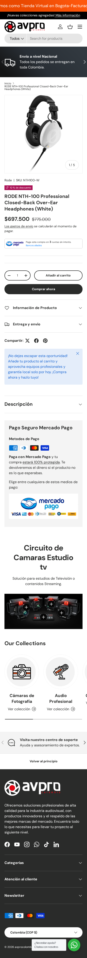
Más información (67, 15)
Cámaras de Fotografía (22, 698)
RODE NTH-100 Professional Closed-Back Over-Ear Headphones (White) (36, 87)
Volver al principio (44, 761)
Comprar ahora (43, 289)
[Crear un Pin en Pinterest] (45, 340)
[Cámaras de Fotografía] (22, 672)
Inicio (7, 83)
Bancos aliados (34, 245)
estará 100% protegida (41, 462)
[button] (70, 27)
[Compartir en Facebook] (36, 340)
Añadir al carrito (58, 275)
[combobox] (43, 38)
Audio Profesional (60, 698)
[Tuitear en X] (27, 340)
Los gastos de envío (18, 226)
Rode (8, 180)
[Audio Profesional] (61, 672)
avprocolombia (24, 947)
